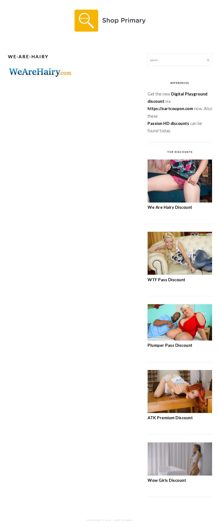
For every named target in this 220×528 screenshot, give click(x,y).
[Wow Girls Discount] (180, 473)
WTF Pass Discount (166, 279)
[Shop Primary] (110, 35)
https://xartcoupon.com (170, 108)
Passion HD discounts (168, 123)
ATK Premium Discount (170, 417)
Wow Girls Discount (167, 480)
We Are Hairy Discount (170, 207)
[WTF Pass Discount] (180, 273)
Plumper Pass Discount (170, 345)
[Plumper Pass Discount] (180, 338)
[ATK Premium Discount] (180, 411)
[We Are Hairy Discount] (180, 200)
